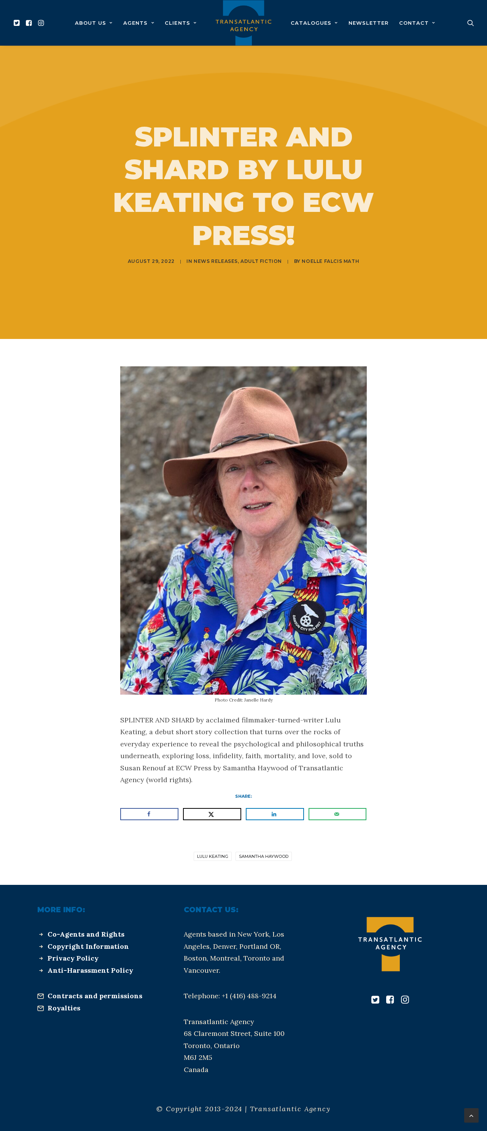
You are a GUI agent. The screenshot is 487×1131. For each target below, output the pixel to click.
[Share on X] (212, 814)
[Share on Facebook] (149, 814)
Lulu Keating (212, 856)
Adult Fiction (261, 261)
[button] (17, 23)
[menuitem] (17, 23)
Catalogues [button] (311, 23)
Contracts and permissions (95, 995)
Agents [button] (135, 23)
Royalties (64, 1008)
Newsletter (368, 23)
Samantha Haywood (263, 856)
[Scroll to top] (471, 1114)
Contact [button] (414, 23)
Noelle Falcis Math (330, 261)
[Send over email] (337, 814)
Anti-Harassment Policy (90, 970)
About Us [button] (90, 23)
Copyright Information (88, 946)
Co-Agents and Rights (86, 934)
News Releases (216, 261)
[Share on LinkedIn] (275, 814)
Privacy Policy (73, 958)
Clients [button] (177, 23)
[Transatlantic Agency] (243, 23)
